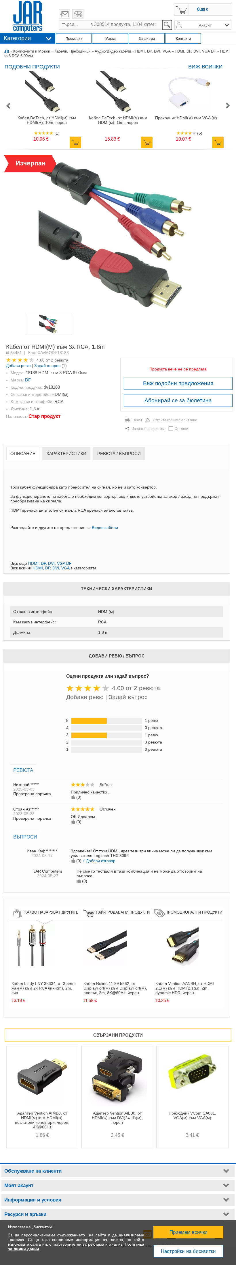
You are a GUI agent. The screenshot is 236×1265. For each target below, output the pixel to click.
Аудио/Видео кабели (113, 51)
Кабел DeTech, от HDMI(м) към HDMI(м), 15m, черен (118, 120)
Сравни (181, 428)
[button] (8, 106)
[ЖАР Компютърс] (27, 17)
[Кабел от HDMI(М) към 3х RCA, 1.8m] (117, 234)
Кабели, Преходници (72, 51)
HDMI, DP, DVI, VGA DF (195, 51)
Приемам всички (189, 1232)
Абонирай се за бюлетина (178, 400)
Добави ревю (18, 365)
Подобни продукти (32, 67)
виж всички (205, 67)
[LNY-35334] (33, 964)
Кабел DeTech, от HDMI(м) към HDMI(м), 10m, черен (47, 120)
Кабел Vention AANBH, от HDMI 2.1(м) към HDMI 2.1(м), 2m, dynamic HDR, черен (184, 988)
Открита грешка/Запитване (175, 420)
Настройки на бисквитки (188, 1251)
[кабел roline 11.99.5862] (105, 964)
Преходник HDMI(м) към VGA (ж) (186, 117)
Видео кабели (105, 527)
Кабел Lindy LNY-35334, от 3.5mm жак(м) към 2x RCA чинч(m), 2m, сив (44, 988)
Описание (22, 453)
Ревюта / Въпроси (119, 453)
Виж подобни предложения (178, 383)
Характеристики (66, 453)
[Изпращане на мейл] (64, 14)
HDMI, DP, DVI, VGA (152, 51)
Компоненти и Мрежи (31, 51)
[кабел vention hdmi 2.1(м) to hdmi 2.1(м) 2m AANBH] (177, 964)
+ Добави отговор (99, 860)
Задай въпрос (47, 365)
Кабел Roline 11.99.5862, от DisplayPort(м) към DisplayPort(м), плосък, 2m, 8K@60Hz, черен (115, 988)
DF (28, 379)
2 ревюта (59, 360)
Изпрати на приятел (148, 429)
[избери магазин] (77, 14)
